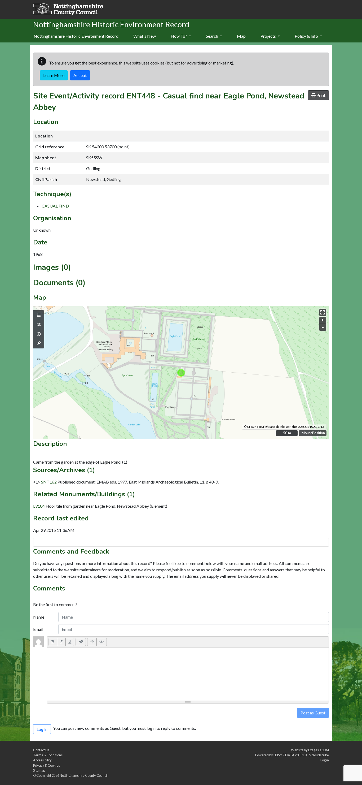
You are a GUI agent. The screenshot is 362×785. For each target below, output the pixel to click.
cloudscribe (320, 755)
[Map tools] (38, 343)
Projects (269, 35)
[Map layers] (38, 315)
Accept (80, 75)
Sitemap (39, 770)
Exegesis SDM (318, 750)
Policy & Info (307, 35)
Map (241, 35)
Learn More (53, 75)
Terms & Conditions (48, 755)
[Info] (38, 334)
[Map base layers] (38, 324)
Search (212, 35)
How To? (179, 35)
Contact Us (41, 750)
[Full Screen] (92, 642)
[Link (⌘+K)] (81, 642)
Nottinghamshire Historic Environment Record (76, 35)
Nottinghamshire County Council (84, 775)
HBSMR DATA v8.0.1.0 (290, 755)
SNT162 (49, 481)
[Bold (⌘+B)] (52, 642)
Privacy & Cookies (46, 765)
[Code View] (101, 642)
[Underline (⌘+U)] (69, 642)
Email (38, 629)
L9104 (39, 505)
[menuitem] (144, 36)
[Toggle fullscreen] (322, 312)
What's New (144, 35)
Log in (324, 760)
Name (38, 616)
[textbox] (188, 674)
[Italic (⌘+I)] (61, 642)
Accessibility (42, 760)
